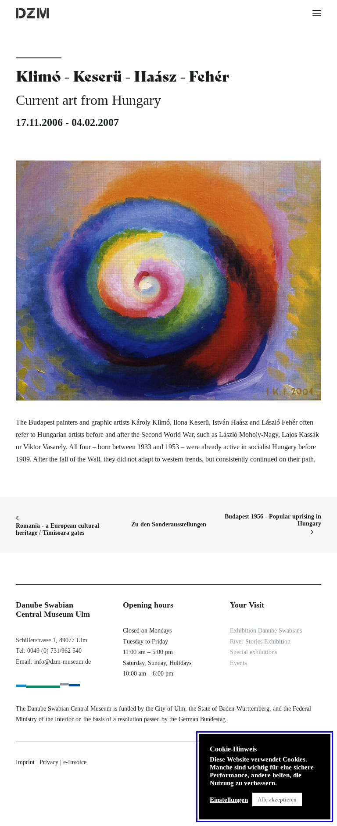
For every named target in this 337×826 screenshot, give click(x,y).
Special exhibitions (253, 652)
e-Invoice (74, 762)
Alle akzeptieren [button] (277, 799)
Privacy (48, 762)
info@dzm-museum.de (62, 661)
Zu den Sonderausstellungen (168, 524)
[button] (317, 13)
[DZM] (32, 13)
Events (238, 663)
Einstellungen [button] (229, 799)
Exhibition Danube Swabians (266, 630)
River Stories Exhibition (260, 641)
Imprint (25, 762)
